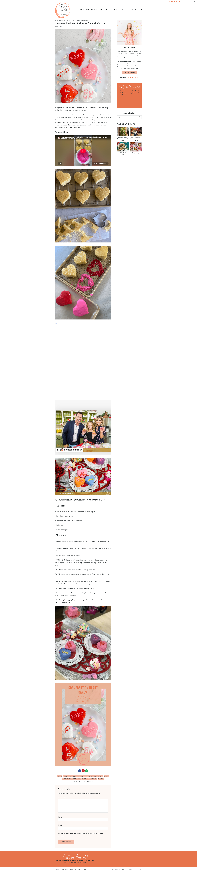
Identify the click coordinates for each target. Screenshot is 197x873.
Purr (140, 869)
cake (79, 778)
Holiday (115, 10)
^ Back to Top (59, 870)
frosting (100, 778)
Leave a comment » (87, 783)
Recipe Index (85, 870)
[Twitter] (174, 1)
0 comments (58, 26)
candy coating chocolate (89, 778)
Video (74, 778)
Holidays (61, 20)
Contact (165, 2)
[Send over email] (86, 770)
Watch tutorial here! (61, 132)
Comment (62, 797)
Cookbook (84, 10)
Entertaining (81, 776)
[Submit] (140, 117)
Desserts (65, 776)
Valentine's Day (69, 20)
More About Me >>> (129, 72)
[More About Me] (129, 32)
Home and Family (98, 776)
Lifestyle (124, 10)
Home (156, 2)
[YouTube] (179, 1)
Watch (133, 10)
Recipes (94, 10)
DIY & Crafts (105, 10)
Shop (140, 10)
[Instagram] (169, 1)
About (160, 2)
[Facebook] (172, 1)
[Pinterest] (177, 1)
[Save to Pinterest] (83, 770)
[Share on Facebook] (79, 770)
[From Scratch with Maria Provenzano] (62, 10)
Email (60, 825)
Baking (60, 776)
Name (60, 817)
